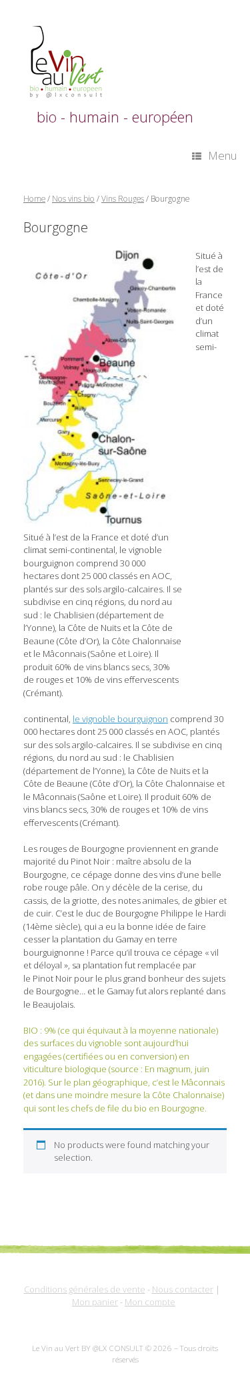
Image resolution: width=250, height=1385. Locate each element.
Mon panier (95, 1302)
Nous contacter (182, 1289)
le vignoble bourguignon (120, 719)
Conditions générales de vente (84, 1289)
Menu (222, 155)
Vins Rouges (122, 198)
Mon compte (150, 1302)
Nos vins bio (73, 198)
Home (34, 198)
